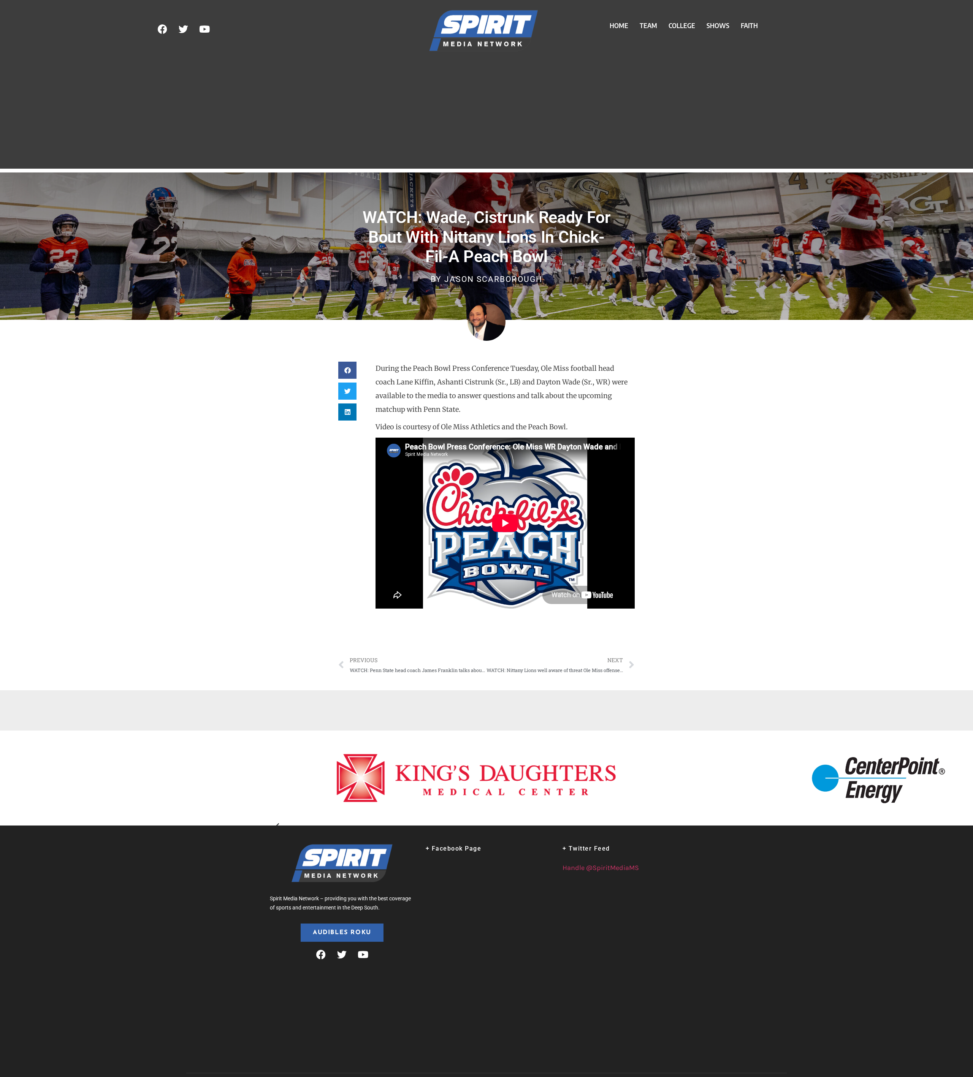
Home (619, 25)
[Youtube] (204, 29)
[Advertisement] (486, 115)
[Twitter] (183, 29)
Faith (749, 25)
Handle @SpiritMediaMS (601, 867)
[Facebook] (162, 29)
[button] (347, 370)
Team (648, 25)
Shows (718, 25)
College (682, 25)
